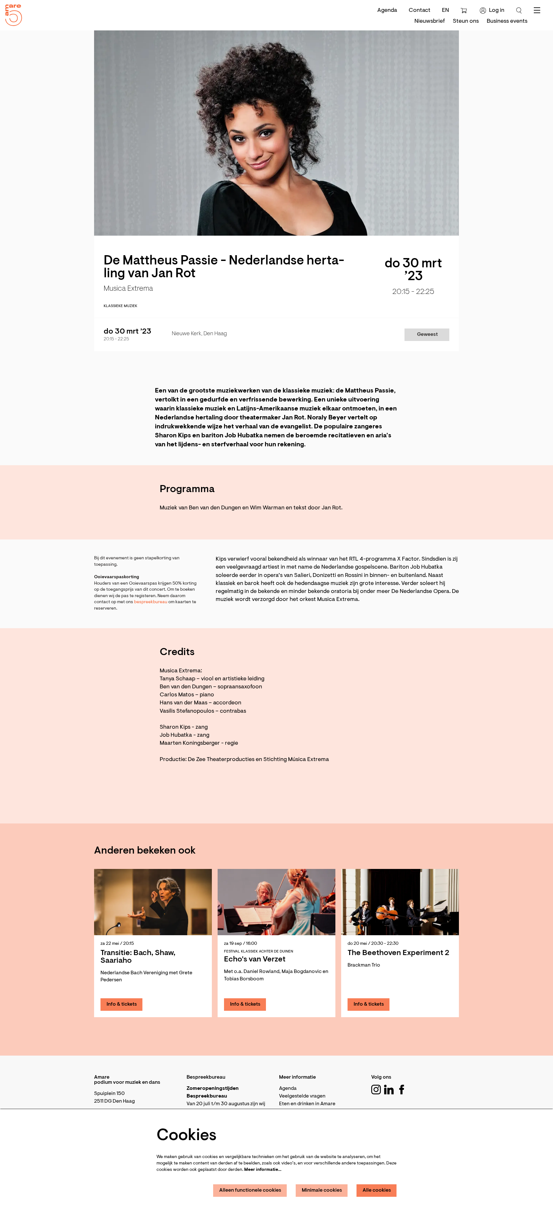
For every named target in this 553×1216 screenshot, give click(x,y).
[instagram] (376, 1089)
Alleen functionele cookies (250, 1190)
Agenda (387, 10)
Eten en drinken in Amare (307, 1104)
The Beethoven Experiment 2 (398, 953)
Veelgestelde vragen (302, 1096)
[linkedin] (389, 1089)
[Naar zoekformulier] (519, 10)
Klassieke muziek (120, 306)
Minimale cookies (322, 1190)
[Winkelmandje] (464, 10)
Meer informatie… (262, 1170)
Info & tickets (122, 1004)
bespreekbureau (150, 602)
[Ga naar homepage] (11, 13)
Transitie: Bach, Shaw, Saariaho (137, 957)
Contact (419, 10)
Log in (496, 10)
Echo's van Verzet (254, 959)
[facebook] (401, 1089)
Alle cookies (377, 1190)
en (445, 10)
